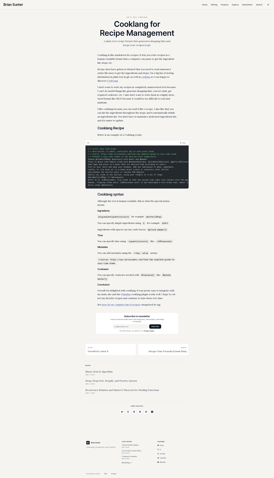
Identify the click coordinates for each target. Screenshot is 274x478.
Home (204, 5)
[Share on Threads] (128, 411)
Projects (224, 5)
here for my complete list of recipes (121, 304)
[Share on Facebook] (140, 411)
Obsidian (126, 294)
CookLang (112, 80)
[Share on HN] (152, 411)
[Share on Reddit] (146, 411)
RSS (105, 474)
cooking (145, 76)
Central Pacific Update (130, 445)
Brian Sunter (13, 4)
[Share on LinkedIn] (134, 411)
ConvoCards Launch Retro (131, 451)
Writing (214, 5)
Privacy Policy (149, 331)
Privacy (113, 474)
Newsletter (247, 5)
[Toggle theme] (268, 4)
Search (259, 5)
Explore (235, 5)
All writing (127, 463)
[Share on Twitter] (122, 411)
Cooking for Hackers (129, 456)
